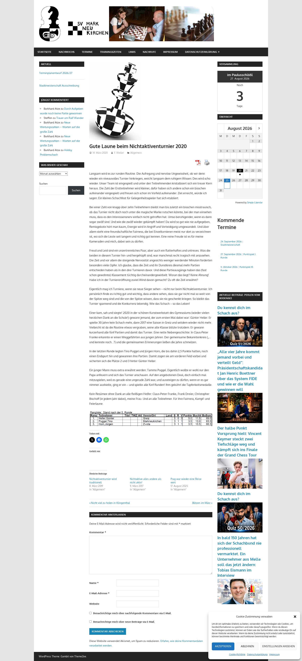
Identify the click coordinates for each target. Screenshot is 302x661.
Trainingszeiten (110, 51)
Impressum (274, 654)
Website (94, 603)
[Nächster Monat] (259, 128)
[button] (295, 616)
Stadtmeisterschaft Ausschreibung (59, 85)
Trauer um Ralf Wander (70, 118)
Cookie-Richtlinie (237, 654)
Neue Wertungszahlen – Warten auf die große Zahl (60, 127)
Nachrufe (149, 51)
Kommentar (97, 532)
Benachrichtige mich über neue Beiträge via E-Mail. (124, 621)
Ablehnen (247, 646)
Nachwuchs (66, 51)
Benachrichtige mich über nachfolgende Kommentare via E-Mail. (132, 613)
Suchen (43, 183)
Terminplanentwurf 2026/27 (55, 73)
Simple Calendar (255, 202)
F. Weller (119, 152)
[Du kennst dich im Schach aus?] (240, 345)
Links (132, 51)
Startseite (44, 51)
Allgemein (136, 152)
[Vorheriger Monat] (221, 128)
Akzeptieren (223, 646)
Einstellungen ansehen (278, 646)
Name (94, 583)
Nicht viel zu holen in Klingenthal (110, 503)
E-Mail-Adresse (99, 593)
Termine (87, 51)
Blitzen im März (201, 503)
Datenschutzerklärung (257, 654)
